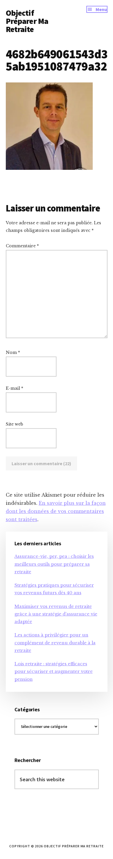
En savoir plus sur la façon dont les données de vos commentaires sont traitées (56, 511)
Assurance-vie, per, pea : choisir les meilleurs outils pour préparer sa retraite (54, 563)
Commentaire (22, 245)
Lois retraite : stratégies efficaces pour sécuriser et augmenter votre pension (53, 671)
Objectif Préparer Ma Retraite (27, 21)
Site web (14, 424)
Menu (101, 9)
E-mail (14, 388)
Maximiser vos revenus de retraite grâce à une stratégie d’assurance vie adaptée (55, 614)
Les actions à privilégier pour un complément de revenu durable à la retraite (55, 642)
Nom (13, 352)
